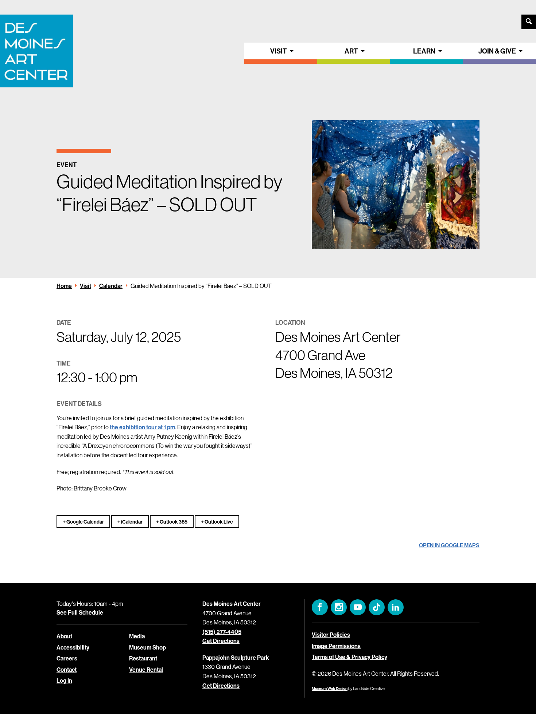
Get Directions (221, 640)
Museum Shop (147, 647)
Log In (64, 680)
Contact (67, 669)
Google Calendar (85, 521)
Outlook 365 (173, 521)
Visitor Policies (331, 634)
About (64, 636)
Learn (424, 51)
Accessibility (73, 647)
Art (351, 51)
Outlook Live (218, 521)
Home (64, 285)
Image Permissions (336, 646)
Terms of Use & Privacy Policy (349, 656)
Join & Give (497, 51)
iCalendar (131, 521)
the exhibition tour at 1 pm (142, 427)
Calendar (111, 285)
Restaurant (143, 658)
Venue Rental (146, 669)
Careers (67, 658)
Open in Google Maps (449, 545)
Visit (278, 51)
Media (137, 636)
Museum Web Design (329, 688)
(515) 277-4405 (221, 631)
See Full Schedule (80, 612)
